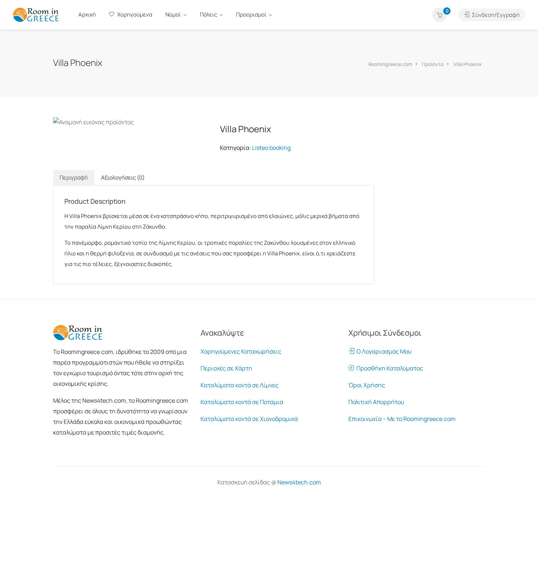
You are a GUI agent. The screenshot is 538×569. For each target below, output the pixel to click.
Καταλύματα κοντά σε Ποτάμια (242, 402)
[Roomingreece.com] (36, 14)
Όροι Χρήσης (366, 385)
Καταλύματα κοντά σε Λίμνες (240, 385)
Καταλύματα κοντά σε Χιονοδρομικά (249, 419)
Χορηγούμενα (134, 14)
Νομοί (173, 14)
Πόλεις (208, 14)
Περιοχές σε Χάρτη (226, 368)
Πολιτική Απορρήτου (376, 402)
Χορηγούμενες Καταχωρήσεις (241, 351)
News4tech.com (299, 482)
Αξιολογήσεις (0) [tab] (123, 177)
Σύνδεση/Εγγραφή (495, 15)
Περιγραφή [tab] (74, 177)
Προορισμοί (251, 14)
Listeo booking (271, 148)
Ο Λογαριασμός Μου (382, 351)
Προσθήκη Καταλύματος (388, 368)
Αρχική (87, 14)
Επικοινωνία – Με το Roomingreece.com (402, 419)
